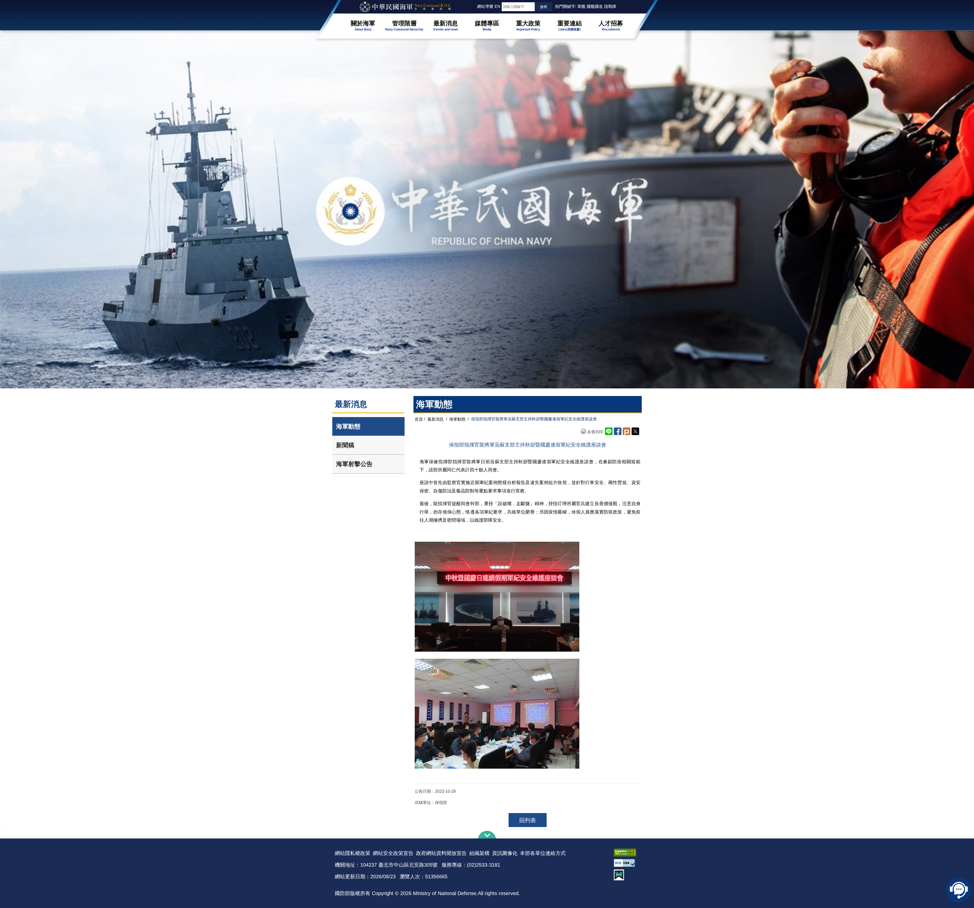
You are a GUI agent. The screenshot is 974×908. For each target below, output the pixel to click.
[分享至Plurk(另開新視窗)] (626, 431)
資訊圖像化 (504, 853)
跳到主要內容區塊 (12, 2)
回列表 (527, 820)
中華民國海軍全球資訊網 (412, 7)
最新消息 (435, 419)
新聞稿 (345, 445)
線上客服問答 (958, 890)
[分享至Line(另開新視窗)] (609, 431)
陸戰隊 (610, 6)
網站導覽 (485, 6)
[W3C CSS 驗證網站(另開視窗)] (626, 863)
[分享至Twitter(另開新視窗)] (635, 431)
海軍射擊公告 (354, 463)
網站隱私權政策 (352, 853)
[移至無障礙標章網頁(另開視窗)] (626, 852)
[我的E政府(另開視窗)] (626, 874)
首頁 (419, 419)
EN (497, 6)
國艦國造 (595, 6)
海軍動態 (348, 426)
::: (474, 6)
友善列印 (595, 432)
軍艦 (581, 6)
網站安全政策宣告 (393, 853)
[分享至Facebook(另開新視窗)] (617, 431)
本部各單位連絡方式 (543, 853)
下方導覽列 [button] (487, 834)
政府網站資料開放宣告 (441, 853)
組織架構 (479, 853)
